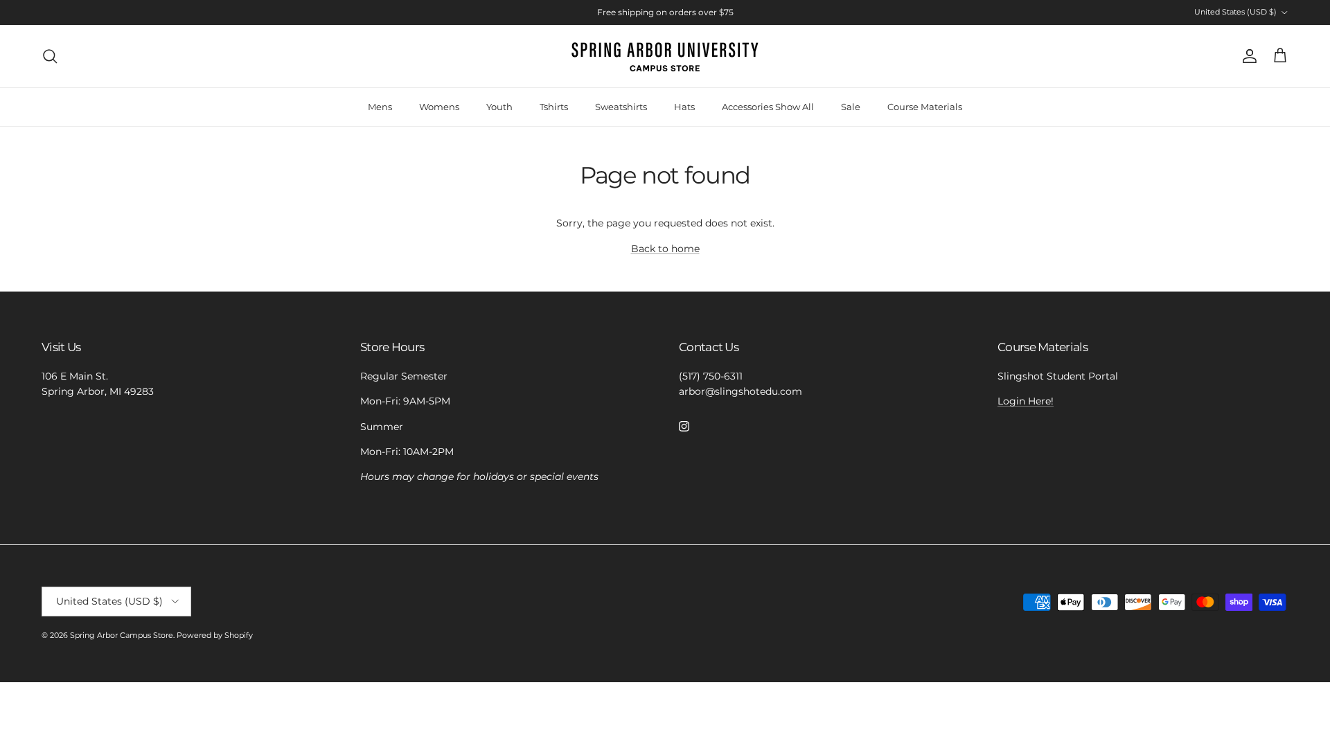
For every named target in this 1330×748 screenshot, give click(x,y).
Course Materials (924, 106)
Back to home (665, 248)
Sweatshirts (621, 106)
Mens (380, 106)
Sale (850, 106)
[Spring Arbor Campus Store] (665, 56)
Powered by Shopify (215, 635)
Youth (499, 106)
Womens (439, 106)
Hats (684, 106)
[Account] (1247, 56)
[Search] (50, 56)
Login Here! (1026, 401)
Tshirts (554, 106)
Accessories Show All (768, 106)
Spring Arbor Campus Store (121, 635)
